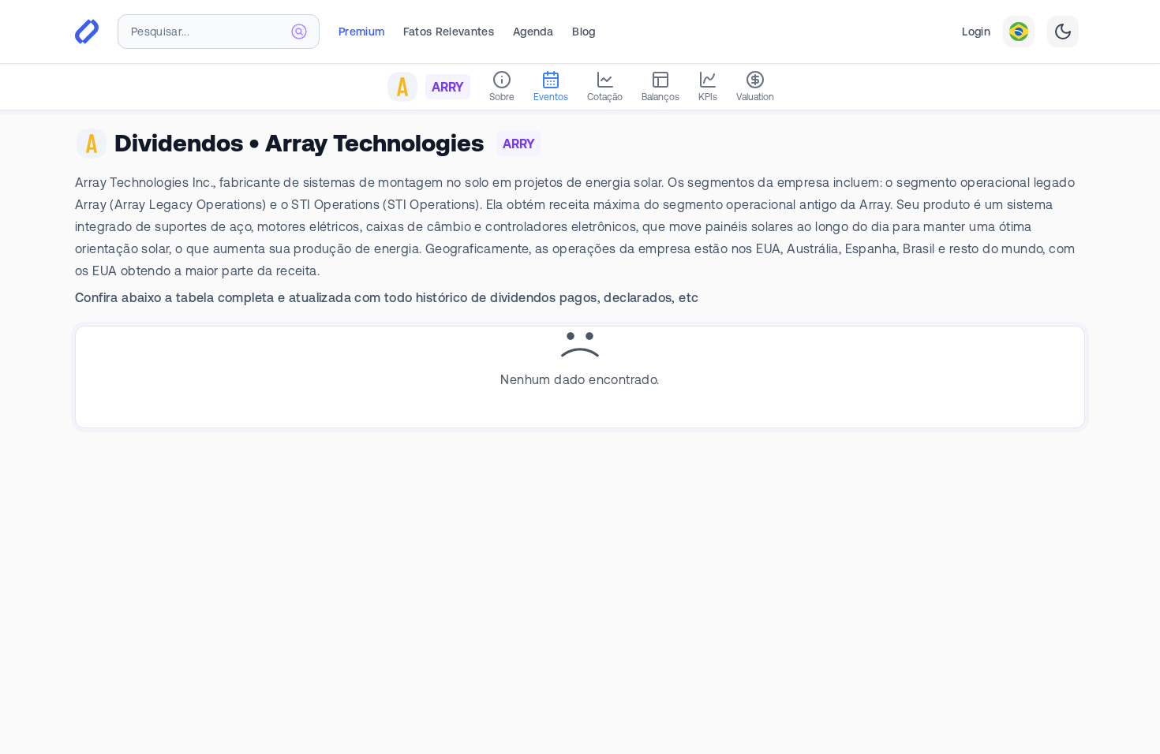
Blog (583, 31)
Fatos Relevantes (448, 31)
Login (976, 31)
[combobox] (219, 31)
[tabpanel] (580, 357)
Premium (361, 31)
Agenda (533, 31)
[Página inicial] (87, 31)
